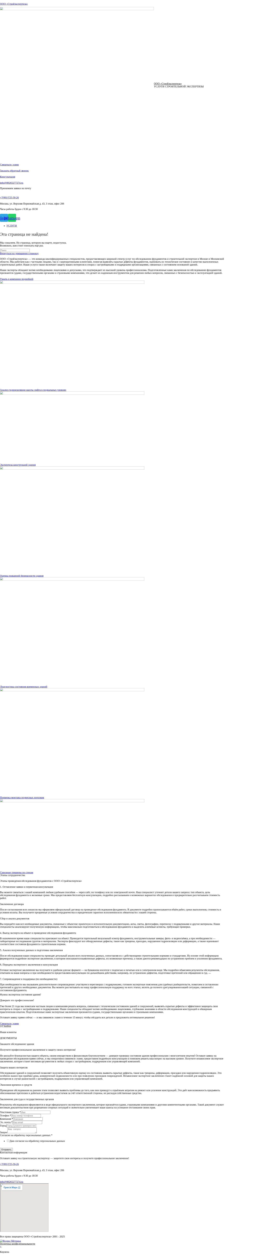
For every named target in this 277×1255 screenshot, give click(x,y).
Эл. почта (6, 1122)
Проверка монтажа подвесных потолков (22, 797)
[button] (9, 164)
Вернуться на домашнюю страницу (19, 253)
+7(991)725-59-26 (9, 197)
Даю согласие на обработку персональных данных (37, 1141)
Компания (6, 1119)
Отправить (6, 1149)
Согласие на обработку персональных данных (26, 1135)
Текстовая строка (10, 1112)
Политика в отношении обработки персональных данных (31, 1146)
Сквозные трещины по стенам (16, 872)
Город (3, 1125)
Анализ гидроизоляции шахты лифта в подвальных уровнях (33, 390)
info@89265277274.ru (11, 182)
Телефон (5, 1115)
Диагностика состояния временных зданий (23, 686)
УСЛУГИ (11, 225)
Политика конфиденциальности (17, 1243)
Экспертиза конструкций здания (18, 464)
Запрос (4, 1132)
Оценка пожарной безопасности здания (21, 575)
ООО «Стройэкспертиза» (14, 4)
